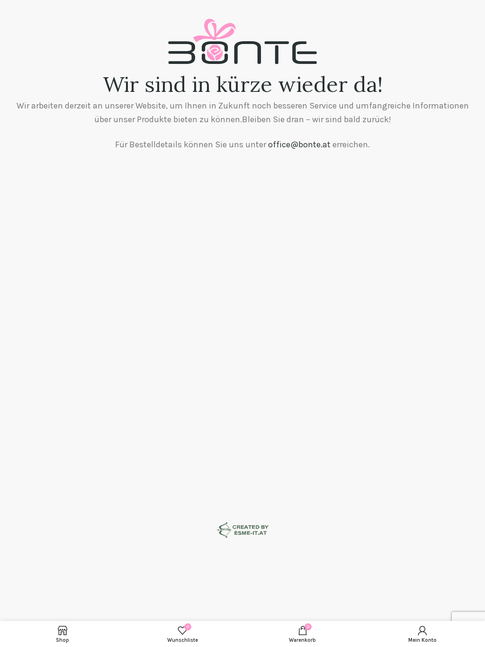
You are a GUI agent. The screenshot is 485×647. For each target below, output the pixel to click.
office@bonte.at (299, 144)
